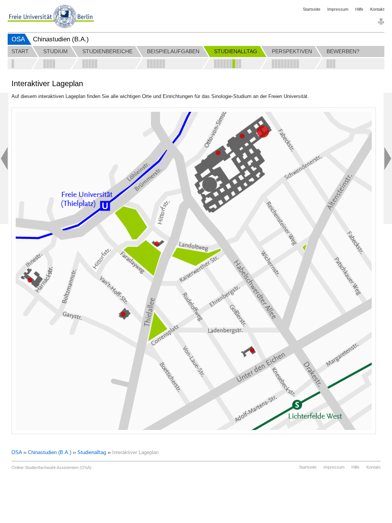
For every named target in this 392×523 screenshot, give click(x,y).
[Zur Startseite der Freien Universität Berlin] (51, 16)
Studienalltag (91, 452)
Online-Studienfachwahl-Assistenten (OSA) (51, 467)
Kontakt (377, 9)
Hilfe (359, 9)
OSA (18, 39)
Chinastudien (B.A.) (49, 452)
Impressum (337, 9)
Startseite (311, 9)
